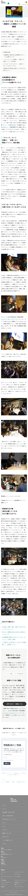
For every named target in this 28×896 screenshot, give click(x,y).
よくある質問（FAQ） (16, 715)
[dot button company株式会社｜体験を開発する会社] (3, 2)
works (4, 822)
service (4, 808)
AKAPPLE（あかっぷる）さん (9, 319)
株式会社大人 (4, 127)
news (3, 826)
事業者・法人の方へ (7, 833)
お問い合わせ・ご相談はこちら (15, 704)
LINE (13, 781)
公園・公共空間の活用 (7, 815)
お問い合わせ (5, 836)
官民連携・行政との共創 (8, 812)
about (4, 805)
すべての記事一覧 (19, 673)
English (4, 843)
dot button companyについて (10, 713)
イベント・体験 (8, 673)
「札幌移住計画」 (12, 125)
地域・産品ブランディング (8, 819)
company (4, 829)
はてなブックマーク (21, 781)
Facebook (7, 781)
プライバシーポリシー (14, 892)
